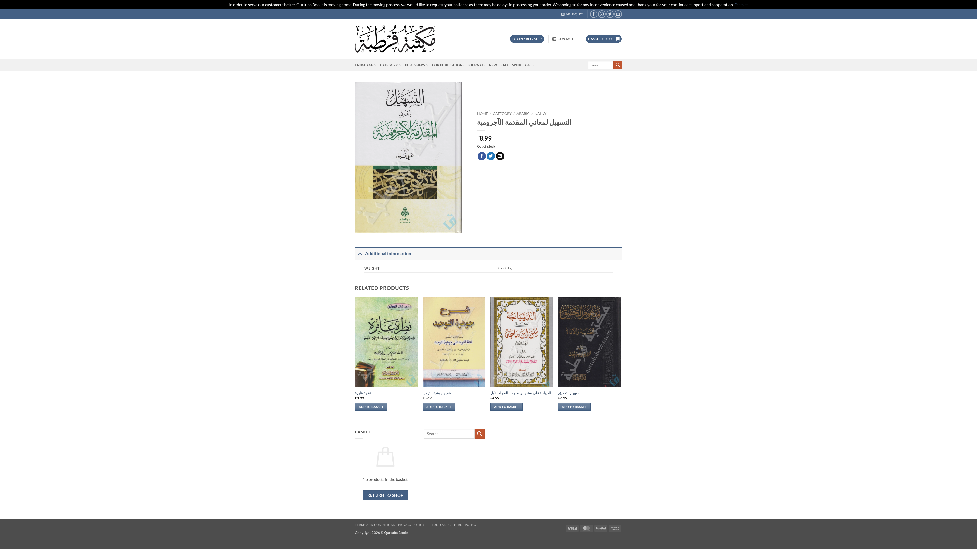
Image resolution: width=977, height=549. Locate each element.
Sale (505, 65)
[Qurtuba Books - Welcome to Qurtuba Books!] (395, 39)
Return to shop (385, 495)
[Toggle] (360, 253)
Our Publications (448, 65)
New (493, 65)
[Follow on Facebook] (593, 14)
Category (389, 65)
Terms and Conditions (375, 525)
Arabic (523, 114)
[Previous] (355, 358)
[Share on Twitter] (491, 156)
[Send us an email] (618, 14)
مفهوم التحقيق (569, 393)
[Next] (620, 358)
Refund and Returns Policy (452, 525)
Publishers (415, 65)
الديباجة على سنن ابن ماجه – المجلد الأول (520, 393)
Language (364, 65)
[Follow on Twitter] (610, 14)
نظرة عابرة (363, 393)
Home (482, 114)
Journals (476, 65)
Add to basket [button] (371, 406)
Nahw (540, 114)
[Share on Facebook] (482, 156)
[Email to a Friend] (500, 156)
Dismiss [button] (741, 4)
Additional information (388, 253)
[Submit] (617, 65)
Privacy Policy (411, 525)
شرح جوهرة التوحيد (437, 393)
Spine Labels (523, 65)
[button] (572, 14)
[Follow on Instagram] (602, 14)
